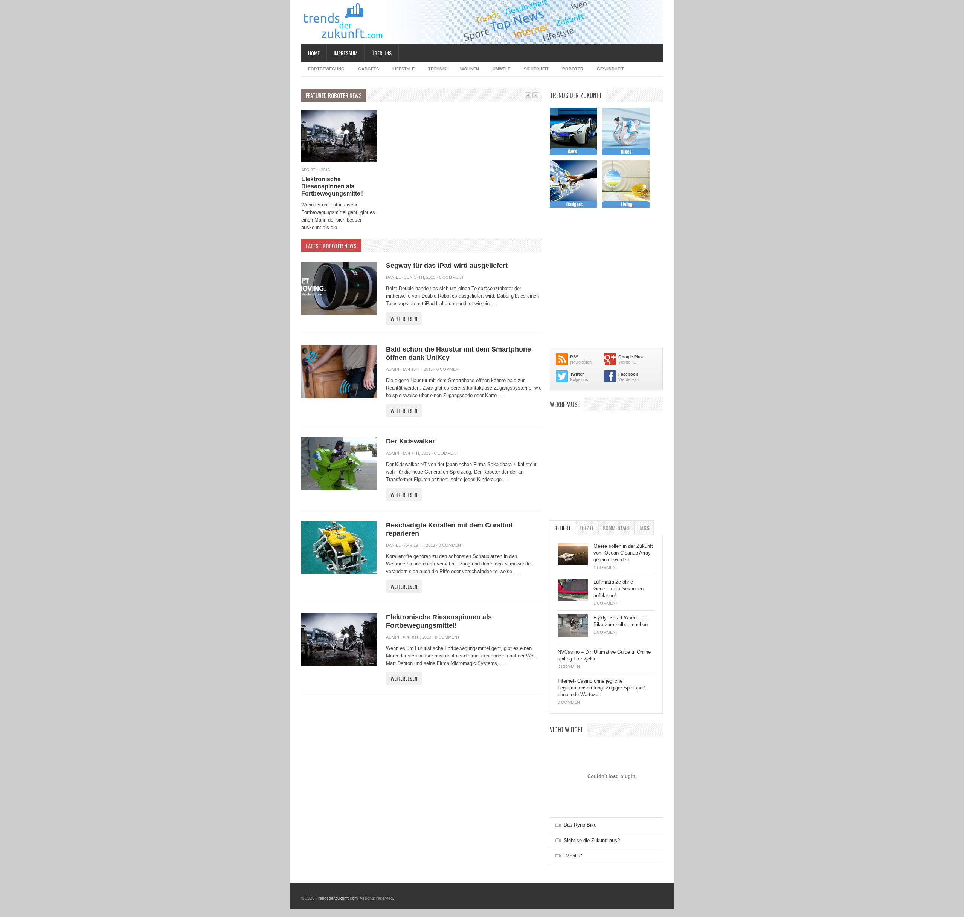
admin (392, 369)
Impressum (345, 53)
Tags (644, 528)
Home (314, 53)
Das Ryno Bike (580, 825)
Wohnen (469, 69)
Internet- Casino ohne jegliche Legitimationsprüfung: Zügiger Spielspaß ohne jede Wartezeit (601, 687)
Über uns (381, 53)
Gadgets (368, 69)
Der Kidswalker (410, 441)
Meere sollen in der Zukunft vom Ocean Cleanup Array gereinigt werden (623, 552)
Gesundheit (610, 69)
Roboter (572, 69)
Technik (437, 69)
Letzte (587, 528)
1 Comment (605, 567)
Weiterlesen (403, 318)
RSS (574, 357)
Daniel (393, 277)
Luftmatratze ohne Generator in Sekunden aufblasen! (618, 588)
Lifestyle (403, 69)
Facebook (628, 374)
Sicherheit (536, 69)
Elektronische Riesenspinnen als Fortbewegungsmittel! (332, 186)
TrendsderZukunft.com (337, 898)
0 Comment (451, 277)
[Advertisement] (606, 462)
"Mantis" (573, 856)
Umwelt (501, 69)
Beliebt (562, 528)
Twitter (577, 374)
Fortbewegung (326, 69)
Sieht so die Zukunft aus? (592, 840)
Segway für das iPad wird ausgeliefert (447, 265)
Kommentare (616, 528)
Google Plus (630, 357)
